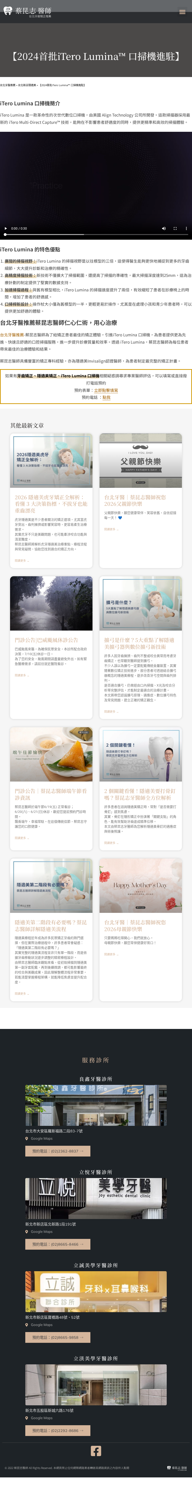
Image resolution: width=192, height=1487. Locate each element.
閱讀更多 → (22, 560)
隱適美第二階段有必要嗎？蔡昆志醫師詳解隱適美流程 (51, 925)
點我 (107, 397)
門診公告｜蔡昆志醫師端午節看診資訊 (51, 794)
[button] (182, 12)
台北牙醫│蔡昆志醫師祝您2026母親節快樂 (135, 925)
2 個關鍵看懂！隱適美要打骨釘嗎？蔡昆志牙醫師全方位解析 (140, 794)
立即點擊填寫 (106, 390)
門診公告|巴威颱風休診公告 (46, 639)
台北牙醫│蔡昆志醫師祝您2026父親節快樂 (135, 500)
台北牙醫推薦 (12, 335)
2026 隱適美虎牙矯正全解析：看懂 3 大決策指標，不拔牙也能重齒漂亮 (51, 503)
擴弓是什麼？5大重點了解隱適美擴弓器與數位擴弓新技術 (139, 643)
